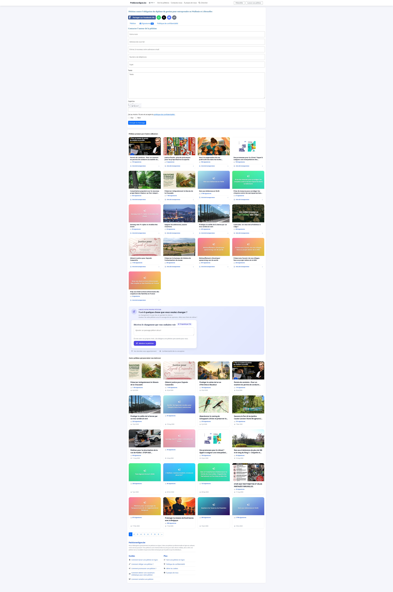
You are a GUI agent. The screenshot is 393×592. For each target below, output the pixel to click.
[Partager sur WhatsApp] (159, 17)
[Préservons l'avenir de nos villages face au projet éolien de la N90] (248, 253)
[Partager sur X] (164, 17)
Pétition (133, 23)
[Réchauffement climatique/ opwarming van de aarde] (214, 253)
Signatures (147, 23)
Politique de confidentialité (167, 23)
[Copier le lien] (174, 17)
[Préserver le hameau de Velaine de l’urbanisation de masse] (179, 253)
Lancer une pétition (254, 3)
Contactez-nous (176, 3)
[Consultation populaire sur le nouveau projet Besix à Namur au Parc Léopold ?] (145, 186)
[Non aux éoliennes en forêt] (214, 185)
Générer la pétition (146, 343)
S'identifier (239, 3)
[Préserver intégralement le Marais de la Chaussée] (179, 186)
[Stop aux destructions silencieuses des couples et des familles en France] (145, 287)
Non (139, 118)
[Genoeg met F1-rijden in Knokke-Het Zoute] (145, 219)
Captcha (131, 101)
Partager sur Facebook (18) (143, 17)
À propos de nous (190, 3)
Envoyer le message (137, 123)
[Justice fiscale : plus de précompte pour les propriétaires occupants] (179, 152)
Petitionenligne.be (138, 3)
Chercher (204, 3)
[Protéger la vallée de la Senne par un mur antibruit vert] (214, 219)
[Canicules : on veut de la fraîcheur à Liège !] (248, 219)
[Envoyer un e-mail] (169, 17)
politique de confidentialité (164, 114)
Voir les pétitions (163, 3)
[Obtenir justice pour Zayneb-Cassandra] (145, 253)
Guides (132, 556)
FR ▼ (153, 3)
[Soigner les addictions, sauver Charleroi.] (179, 219)
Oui (132, 118)
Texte (130, 70)
